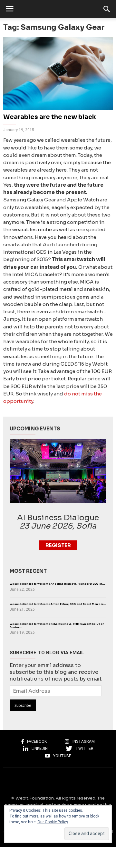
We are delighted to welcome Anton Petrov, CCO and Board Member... (58, 604)
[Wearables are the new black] (58, 73)
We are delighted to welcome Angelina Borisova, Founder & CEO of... (57, 583)
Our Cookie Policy (52, 822)
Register (58, 545)
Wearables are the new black (49, 117)
